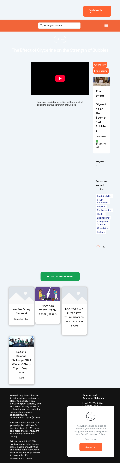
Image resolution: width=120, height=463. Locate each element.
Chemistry (100, 64)
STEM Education (102, 201)
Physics (101, 206)
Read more (91, 439)
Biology (101, 231)
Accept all (90, 447)
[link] (21, 295)
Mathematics (104, 210)
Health (100, 214)
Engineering (101, 70)
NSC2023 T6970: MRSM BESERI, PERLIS (48, 310)
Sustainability (104, 196)
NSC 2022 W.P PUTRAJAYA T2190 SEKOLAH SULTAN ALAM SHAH (74, 317)
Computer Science (102, 223)
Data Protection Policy (93, 434)
